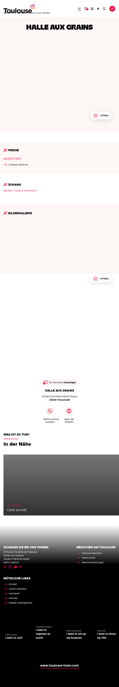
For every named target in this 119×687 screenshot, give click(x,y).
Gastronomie (88, 558)
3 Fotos (104, 115)
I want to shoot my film (106, 636)
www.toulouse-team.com (59, 665)
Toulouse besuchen (92, 553)
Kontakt (13, 584)
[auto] (98, 8)
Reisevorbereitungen (93, 562)
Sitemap (13, 598)
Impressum (14, 593)
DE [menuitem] (79, 8)
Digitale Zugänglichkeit (20, 603)
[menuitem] (79, 9)
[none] (79, 9)
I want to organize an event (43, 634)
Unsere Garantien (18, 589)
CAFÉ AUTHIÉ (17, 510)
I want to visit (13, 638)
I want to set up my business (76, 636)
